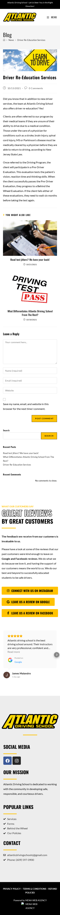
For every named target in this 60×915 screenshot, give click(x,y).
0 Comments (36, 88)
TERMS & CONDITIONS (34, 881)
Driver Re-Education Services (31, 40)
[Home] (4, 40)
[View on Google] (6, 667)
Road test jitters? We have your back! (30, 259)
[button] (3, 651)
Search (6, 430)
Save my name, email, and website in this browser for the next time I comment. (26, 406)
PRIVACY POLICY (12, 881)
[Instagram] (16, 753)
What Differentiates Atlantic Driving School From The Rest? (30, 313)
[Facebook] (7, 753)
